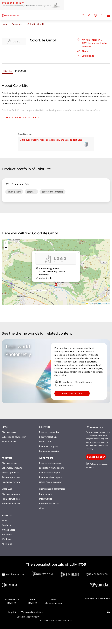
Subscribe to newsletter (14, 436)
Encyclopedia (45, 494)
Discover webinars (11, 494)
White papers (8, 529)
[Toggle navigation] (108, 16)
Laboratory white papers (51, 467)
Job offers (7, 534)
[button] (56, 284)
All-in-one (7, 543)
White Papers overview (50, 481)
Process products (10, 472)
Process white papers (49, 472)
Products (20, 70)
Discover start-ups (48, 436)
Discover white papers (50, 463)
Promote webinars (11, 498)
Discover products (11, 463)
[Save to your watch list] (101, 15)
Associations (45, 441)
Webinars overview (11, 503)
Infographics (45, 498)
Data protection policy (28, 616)
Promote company (48, 446)
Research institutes (49, 503)
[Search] (83, 15)
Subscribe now (96, 456)
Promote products (11, 477)
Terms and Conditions (32, 612)
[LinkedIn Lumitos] (108, 612)
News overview (9, 441)
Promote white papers (50, 477)
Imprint (12, 612)
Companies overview (49, 450)
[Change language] (95, 15)
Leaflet (91, 303)
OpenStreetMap (103, 303)
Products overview (11, 481)
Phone (85, 51)
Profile (7, 70)
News (4, 520)
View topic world (72, 393)
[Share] (89, 15)
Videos (42, 508)
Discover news (9, 432)
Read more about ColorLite (22, 117)
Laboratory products (12, 467)
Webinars (6, 539)
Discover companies (49, 432)
